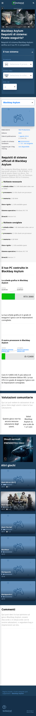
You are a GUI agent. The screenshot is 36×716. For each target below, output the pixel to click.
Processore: (7, 59)
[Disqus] (18, 657)
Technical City (18, 3)
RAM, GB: (6, 82)
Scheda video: (7, 71)
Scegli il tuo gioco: (18, 103)
